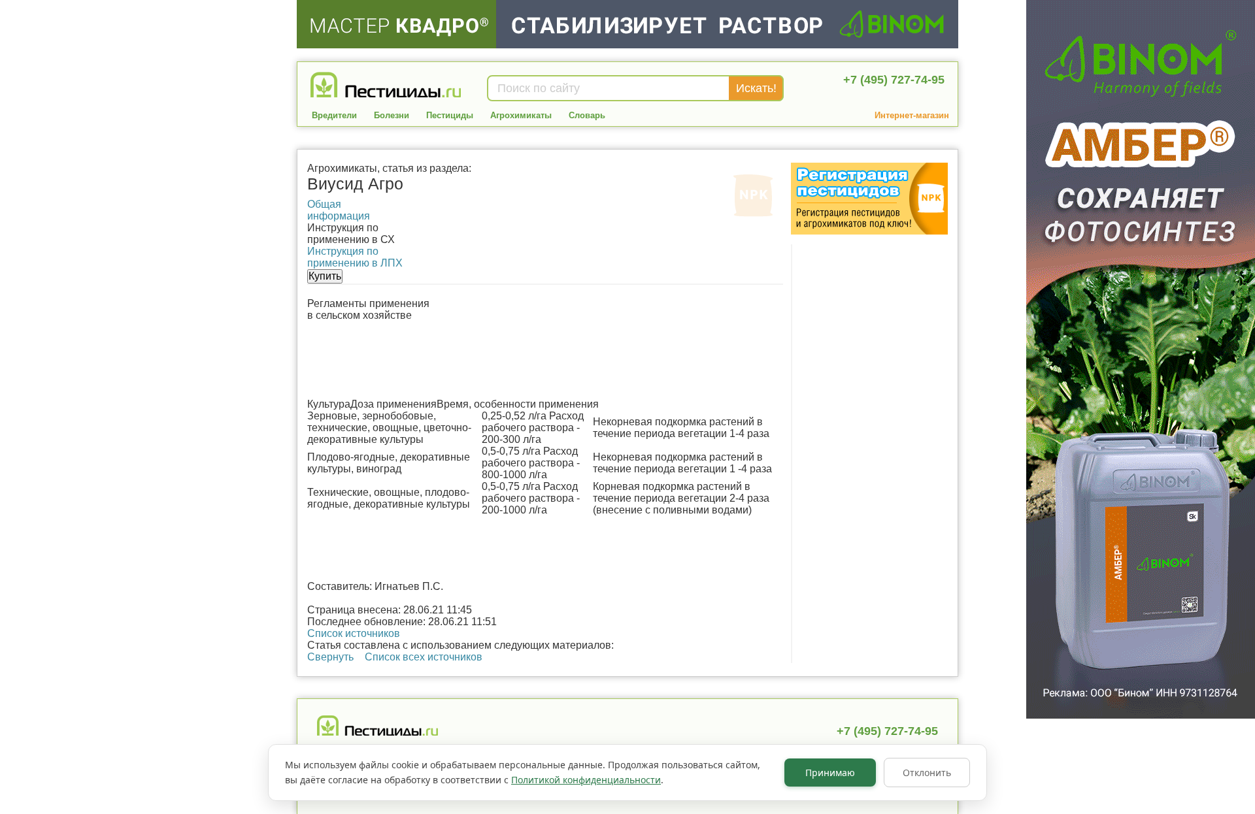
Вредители (334, 115)
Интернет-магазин (912, 115)
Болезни (391, 115)
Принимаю (830, 772)
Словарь (587, 115)
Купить (325, 276)
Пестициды (449, 115)
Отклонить (927, 772)
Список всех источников (423, 656)
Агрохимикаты (521, 115)
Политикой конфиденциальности (586, 779)
